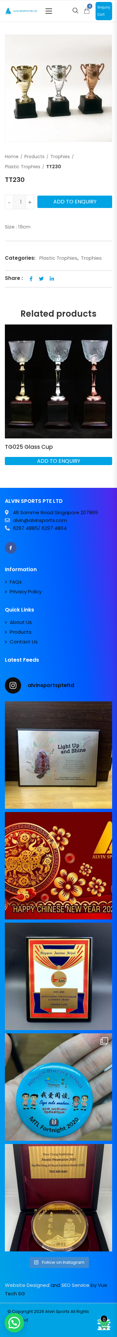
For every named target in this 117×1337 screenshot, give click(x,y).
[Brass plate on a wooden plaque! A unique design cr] (58, 976)
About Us (21, 622)
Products (34, 156)
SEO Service (75, 1285)
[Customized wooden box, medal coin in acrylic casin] (58, 1197)
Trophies (60, 156)
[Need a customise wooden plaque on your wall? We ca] (58, 755)
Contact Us (24, 641)
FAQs (16, 581)
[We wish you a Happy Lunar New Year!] (58, 865)
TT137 (13, 446)
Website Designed (27, 1285)
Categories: (20, 258)
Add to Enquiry (75, 201)
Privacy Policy (26, 591)
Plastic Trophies (22, 166)
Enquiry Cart (104, 11)
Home (12, 156)
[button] (49, 11)
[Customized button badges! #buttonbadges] (58, 1087)
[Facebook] (11, 548)
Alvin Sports (57, 1311)
